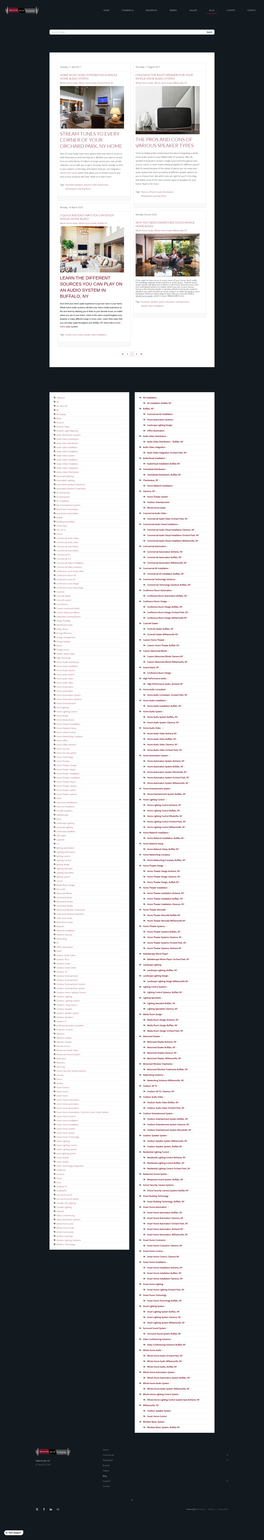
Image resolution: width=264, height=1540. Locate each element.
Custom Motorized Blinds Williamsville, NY (167, 661)
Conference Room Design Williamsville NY (167, 617)
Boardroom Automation (67, 509)
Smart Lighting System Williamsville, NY (166, 1322)
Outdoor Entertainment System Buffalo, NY (167, 1119)
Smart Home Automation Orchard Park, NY (167, 1223)
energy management (65, 637)
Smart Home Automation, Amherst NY (165, 1229)
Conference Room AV (66, 575)
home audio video (64, 678)
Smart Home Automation (67, 1099)
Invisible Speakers (75, 184)
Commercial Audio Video (67, 538)
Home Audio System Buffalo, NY (162, 717)
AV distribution (63, 496)
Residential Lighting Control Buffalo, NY (165, 1163)
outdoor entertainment (178, 301)
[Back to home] (22, 10)
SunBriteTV (61, 1190)
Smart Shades (62, 1157)
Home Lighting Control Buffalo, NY (163, 810)
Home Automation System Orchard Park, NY (168, 777)
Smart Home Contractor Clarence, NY (164, 1245)
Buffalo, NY (148, 408)
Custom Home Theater (153, 639)
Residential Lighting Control (156, 1152)
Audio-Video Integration (67, 468)
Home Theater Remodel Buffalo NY (163, 915)
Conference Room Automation (157, 590)
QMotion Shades (64, 1042)
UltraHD (60, 1211)
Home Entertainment (66, 703)
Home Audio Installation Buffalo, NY (164, 706)
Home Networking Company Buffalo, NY (166, 860)
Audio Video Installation (67, 451)
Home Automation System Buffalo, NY (165, 766)
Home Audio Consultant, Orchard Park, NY (167, 695)
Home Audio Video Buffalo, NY (161, 739)
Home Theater (63, 761)
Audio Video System (65, 455)
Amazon (60, 422)
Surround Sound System (67, 1199)
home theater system (66, 790)
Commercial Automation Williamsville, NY (166, 562)
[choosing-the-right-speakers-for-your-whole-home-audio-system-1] (168, 110)
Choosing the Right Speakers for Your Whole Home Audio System (164, 76)
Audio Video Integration (154, 447)
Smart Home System (65, 1128)
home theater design (66, 769)
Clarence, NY (149, 491)
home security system (66, 752)
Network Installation (65, 930)
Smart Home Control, (153, 1251)
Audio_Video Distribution (67, 472)
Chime (59, 534)
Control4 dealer (63, 596)
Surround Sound (64, 1194)
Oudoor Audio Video (65, 955)
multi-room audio (75, 334)
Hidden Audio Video (65, 653)
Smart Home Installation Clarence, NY (164, 1278)
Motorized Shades (64, 901)
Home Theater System (66, 786)
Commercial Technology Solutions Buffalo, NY (168, 584)
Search (209, 32)
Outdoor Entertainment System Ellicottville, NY (169, 1130)
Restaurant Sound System (68, 1054)
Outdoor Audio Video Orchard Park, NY (165, 1108)
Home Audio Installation (154, 700)
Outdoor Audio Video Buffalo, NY (163, 1102)
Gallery (193, 10)
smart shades (62, 1161)
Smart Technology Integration (70, 1165)
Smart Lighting (63, 1141)
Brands (173, 10)
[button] (132, 1500)
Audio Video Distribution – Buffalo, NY (165, 441)
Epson (59, 645)
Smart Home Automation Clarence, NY (165, 1218)
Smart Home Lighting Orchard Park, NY (165, 1289)
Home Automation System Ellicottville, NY (167, 772)
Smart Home (62, 1091)
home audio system (65, 674)
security (60, 1075)
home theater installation (67, 773)
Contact (251, 10)
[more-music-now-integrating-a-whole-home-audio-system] (92, 107)
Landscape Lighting (65, 823)
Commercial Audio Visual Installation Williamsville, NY (173, 540)
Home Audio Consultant (154, 689)
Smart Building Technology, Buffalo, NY (166, 1201)
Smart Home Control (65, 1116)
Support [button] (231, 10)
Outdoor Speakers (64, 1017)
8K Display (61, 414)
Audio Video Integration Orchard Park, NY (166, 452)
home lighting (62, 707)
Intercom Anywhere (65, 806)
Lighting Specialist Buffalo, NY (161, 1003)
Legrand (60, 839)
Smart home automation (67, 1108)
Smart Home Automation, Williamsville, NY (167, 1234)
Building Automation (65, 521)
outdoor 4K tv (62, 959)
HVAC (59, 798)
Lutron (59, 881)
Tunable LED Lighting (66, 1203)
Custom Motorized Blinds (68, 612)
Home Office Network (66, 744)
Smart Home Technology (67, 1137)
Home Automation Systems (69, 699)
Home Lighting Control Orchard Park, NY (166, 821)
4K (57, 401)
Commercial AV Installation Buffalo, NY (165, 573)
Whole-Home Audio (65, 1227)
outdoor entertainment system (70, 988)
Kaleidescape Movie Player (155, 953)
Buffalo (59, 517)
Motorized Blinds (64, 893)
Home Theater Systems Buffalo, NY (163, 931)
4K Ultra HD (62, 406)
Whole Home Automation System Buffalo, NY (168, 1377)
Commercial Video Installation (70, 563)
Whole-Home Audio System (156, 1383)
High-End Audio (63, 657)
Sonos (145, 192)
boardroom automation (67, 513)
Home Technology (64, 757)
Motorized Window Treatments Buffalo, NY (167, 1069)
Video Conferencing (65, 1215)
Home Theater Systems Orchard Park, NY (166, 942)
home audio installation (67, 666)
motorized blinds (64, 897)
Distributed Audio (64, 624)
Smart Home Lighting (153, 1284)
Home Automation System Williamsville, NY (167, 783)
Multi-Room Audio (64, 922)
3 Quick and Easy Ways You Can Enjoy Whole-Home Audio (87, 217)
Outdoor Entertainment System (70, 984)
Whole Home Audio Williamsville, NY (170, 83)
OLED (59, 951)
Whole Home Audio (69, 83)
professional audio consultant (70, 1025)
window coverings (64, 1236)
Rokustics (60, 1062)
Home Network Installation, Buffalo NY (165, 838)
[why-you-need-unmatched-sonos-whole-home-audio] (168, 255)
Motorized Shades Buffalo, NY (161, 1047)
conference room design (67, 583)
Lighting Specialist (64, 868)
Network (60, 926)
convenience (62, 604)
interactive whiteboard (66, 802)
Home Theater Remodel (154, 909)
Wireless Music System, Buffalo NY (163, 1427)
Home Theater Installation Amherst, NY (165, 893)
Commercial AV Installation (160, 414)
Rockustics (61, 1058)
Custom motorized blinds (68, 608)
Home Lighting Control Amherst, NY (164, 805)
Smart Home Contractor (154, 1240)
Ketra (58, 819)
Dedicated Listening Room (79, 188)
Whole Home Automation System (158, 1372)
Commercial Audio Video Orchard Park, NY (167, 518)
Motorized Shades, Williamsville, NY (164, 1058)
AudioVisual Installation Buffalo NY (163, 463)
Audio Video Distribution (67, 439)
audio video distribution (67, 443)
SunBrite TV (61, 1186)
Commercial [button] (128, 10)
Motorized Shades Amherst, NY (161, 1041)
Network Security (64, 934)
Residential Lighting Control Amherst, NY (166, 1157)
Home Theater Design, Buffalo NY (163, 882)
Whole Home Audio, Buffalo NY (93, 223)
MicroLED (60, 889)
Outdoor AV (61, 971)
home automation (64, 691)
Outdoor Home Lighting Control (71, 992)
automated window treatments (70, 484)
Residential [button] (151, 10)
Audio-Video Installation (67, 463)
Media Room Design (65, 885)
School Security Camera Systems (71, 1070)
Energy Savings (63, 641)
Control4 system (64, 600)
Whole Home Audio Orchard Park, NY (96, 83)
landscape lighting (64, 827)
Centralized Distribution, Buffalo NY (164, 474)
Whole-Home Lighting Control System (161, 1394)
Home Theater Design (66, 765)
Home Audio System (65, 670)
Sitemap (211, 1509)
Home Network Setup (66, 728)
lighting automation (65, 847)
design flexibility (63, 620)
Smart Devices (62, 1087)
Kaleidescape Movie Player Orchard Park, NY (168, 959)
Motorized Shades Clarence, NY (161, 1052)
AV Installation (62, 501)
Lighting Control (63, 860)
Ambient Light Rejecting (67, 430)
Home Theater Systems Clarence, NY (164, 937)
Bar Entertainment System (68, 505)
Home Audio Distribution (96, 184)
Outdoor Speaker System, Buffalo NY (164, 1146)
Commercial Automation (67, 550)
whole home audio (68, 172)
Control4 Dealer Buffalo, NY (160, 628)
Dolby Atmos (62, 629)
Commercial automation (67, 546)
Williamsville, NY (151, 1405)
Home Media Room (65, 719)
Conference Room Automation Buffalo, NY (167, 595)
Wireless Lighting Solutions (68, 1240)
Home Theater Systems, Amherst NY (164, 948)
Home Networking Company (69, 736)
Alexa (58, 418)
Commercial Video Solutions (69, 567)
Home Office (62, 740)
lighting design (63, 864)
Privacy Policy (223, 1509)
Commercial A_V (63, 558)
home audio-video (64, 682)
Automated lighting (65, 476)
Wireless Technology (65, 1244)
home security (62, 748)
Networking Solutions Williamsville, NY (165, 1080)
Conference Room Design (155, 601)
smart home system (65, 1132)
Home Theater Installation (68, 777)
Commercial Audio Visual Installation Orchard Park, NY (173, 535)
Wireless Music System (153, 1421)
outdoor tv (61, 1021)
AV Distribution (63, 492)
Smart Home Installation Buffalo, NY (164, 1273)
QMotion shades (64, 1037)
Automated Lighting (65, 480)
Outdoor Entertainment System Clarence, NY (168, 1124)
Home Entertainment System (157, 788)
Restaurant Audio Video (67, 1050)
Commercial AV (63, 554)
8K (57, 410)
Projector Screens (64, 1029)
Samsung (60, 1066)
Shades (59, 1083)
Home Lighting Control (66, 711)
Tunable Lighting (64, 1207)
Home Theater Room (66, 781)
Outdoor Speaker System (155, 1135)
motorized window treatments (70, 914)
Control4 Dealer (151, 623)
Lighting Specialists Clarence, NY (162, 1008)
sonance (60, 1174)
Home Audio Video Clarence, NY (162, 744)
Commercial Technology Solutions (159, 579)
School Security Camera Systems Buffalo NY (167, 1190)
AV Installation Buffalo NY (159, 403)
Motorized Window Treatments (70, 909)
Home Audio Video (152, 728)
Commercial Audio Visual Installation (160, 524)
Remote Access (63, 1046)
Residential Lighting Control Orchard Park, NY (168, 1168)
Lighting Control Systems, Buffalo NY (164, 992)
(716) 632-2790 (43, 1464)
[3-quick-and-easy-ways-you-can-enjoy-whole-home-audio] (92, 249)
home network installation (68, 724)
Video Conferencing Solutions (157, 1339)
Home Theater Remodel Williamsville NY (166, 920)
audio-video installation (96, 334)
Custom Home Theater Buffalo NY (163, 645)
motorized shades (64, 905)
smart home (62, 1095)
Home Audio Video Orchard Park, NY (164, 750)
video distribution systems (68, 1219)
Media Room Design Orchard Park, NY (165, 1030)
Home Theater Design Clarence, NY (163, 876)
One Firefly (200, 1509)
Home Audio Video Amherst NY (162, 733)
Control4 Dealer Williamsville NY (162, 634)
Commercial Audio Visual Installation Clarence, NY (171, 529)
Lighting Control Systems (155, 986)
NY (57, 942)
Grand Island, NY (151, 667)
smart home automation (67, 1104)
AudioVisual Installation (154, 458)
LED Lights (61, 835)
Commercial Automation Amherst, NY (164, 551)
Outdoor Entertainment (67, 975)
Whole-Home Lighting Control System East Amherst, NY (173, 1399)
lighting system (63, 876)
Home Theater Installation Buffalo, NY (165, 898)
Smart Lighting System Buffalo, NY (163, 1311)
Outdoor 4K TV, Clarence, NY (160, 1091)
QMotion (60, 1033)
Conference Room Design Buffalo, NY (164, 606)
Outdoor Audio (63, 963)
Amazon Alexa (62, 426)
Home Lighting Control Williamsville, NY (166, 827)
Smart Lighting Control (66, 1145)
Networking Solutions (153, 1074)
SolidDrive (61, 1170)
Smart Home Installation (67, 1124)
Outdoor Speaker (64, 1009)
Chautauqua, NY (150, 480)
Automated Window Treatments (71, 488)
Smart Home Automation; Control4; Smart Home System (82, 1112)
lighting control (63, 856)
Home (106, 10)
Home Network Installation (160, 485)
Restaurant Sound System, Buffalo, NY (165, 1179)
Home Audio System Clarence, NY (163, 722)
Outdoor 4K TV (150, 1085)
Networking (61, 938)
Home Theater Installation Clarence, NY (165, 904)
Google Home (62, 649)
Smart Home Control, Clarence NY (163, 1256)
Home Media (62, 715)
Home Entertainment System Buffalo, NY (166, 794)
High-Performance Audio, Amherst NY (165, 684)
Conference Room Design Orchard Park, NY (167, 612)
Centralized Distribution (154, 469)
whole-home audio (65, 1232)
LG (57, 843)
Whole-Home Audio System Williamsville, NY (168, 1388)
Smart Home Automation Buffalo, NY (164, 1212)
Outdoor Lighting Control (68, 1000)
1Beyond (60, 397)
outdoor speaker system (153, 301)
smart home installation (67, 1120)
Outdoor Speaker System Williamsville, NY (167, 1141)
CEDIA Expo (61, 525)
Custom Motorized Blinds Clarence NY (165, 656)
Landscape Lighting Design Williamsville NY (168, 981)
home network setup (66, 732)
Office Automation (64, 947)
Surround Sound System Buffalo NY (164, 1333)
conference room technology (69, 587)
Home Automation (64, 686)
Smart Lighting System (66, 1149)
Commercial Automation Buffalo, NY (164, 557)
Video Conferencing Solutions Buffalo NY (166, 1344)
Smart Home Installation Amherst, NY (164, 1267)
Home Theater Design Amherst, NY (163, 871)
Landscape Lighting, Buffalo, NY (162, 970)
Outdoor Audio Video (66, 967)
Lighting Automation (65, 852)
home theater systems (66, 794)
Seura (59, 1079)
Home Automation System (68, 695)
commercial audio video (67, 542)
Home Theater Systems (154, 926)
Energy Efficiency (64, 633)
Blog (211, 10)
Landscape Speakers (65, 831)
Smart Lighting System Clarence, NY (164, 1317)
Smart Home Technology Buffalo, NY (164, 1300)
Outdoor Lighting (64, 996)
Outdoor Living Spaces (66, 1004)
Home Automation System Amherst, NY (165, 761)
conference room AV (65, 579)
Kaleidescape (62, 814)
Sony (58, 1182)
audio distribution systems (68, 434)
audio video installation (153, 305)
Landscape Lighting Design (159, 425)
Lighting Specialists (65, 872)
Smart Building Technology (155, 1196)
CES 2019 (60, 529)
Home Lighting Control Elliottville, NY (164, 816)
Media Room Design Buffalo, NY (162, 1025)
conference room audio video (70, 571)
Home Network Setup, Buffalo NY (163, 849)
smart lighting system (66, 1153)
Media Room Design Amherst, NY (162, 1019)
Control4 (60, 591)
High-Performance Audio (154, 678)
